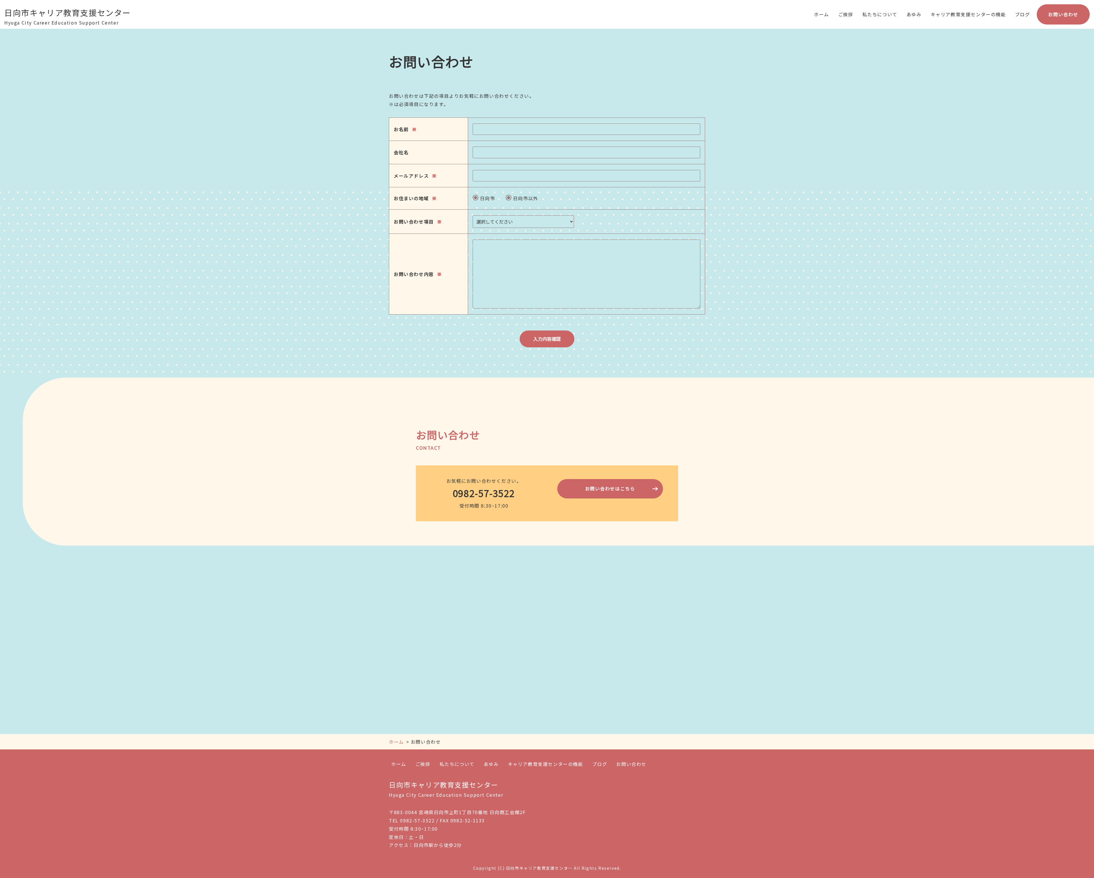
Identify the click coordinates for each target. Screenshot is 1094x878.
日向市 (486, 198)
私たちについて (879, 14)
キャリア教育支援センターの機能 (968, 14)
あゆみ (914, 14)
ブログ (1022, 14)
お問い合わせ (1063, 14)
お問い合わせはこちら (610, 488)
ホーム (821, 14)
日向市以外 (524, 198)
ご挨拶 (845, 14)
